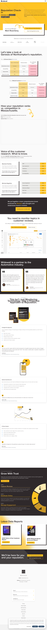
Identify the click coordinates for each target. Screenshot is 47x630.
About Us (23, 613)
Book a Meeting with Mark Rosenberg (33, 28)
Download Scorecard (23, 209)
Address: (23, 581)
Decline (41, 626)
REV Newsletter (23, 607)
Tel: (23, 575)
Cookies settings (29, 626)
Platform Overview (31, 227)
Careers (23, 615)
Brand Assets (23, 617)
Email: (23, 578)
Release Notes (23, 611)
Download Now (6, 542)
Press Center (23, 609)
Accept (35, 626)
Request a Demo (5, 480)
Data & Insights (23, 605)
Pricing (23, 603)
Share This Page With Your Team (33, 31)
